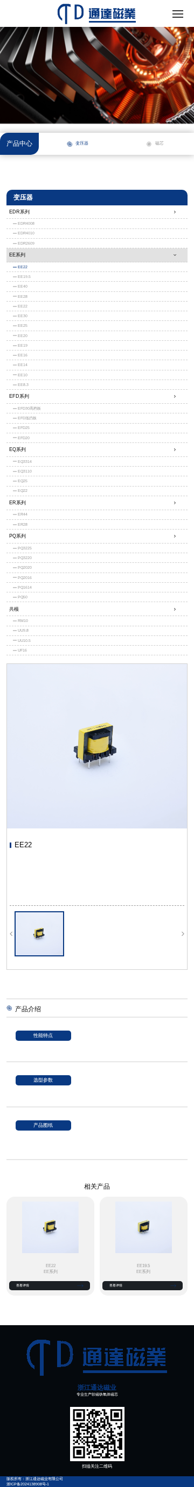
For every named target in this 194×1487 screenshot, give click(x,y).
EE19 (22, 345)
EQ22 (22, 490)
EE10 (22, 375)
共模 (14, 609)
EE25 (22, 325)
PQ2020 (25, 567)
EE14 (22, 365)
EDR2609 (26, 243)
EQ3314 (25, 461)
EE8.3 (23, 385)
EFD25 (24, 428)
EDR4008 (26, 223)
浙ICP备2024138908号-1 (27, 1484)
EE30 (22, 316)
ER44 (22, 514)
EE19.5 (24, 276)
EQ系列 (17, 449)
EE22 (22, 267)
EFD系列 (19, 396)
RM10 (23, 621)
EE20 (22, 336)
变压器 (81, 143)
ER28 (22, 524)
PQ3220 (25, 558)
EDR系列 (19, 212)
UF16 (22, 650)
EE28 (22, 296)
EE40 (22, 286)
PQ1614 (25, 587)
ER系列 (17, 502)
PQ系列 (17, 536)
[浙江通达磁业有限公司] (97, 1357)
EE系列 (17, 255)
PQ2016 (25, 578)
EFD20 (24, 438)
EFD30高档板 (29, 408)
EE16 (22, 355)
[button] (11, 933)
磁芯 (159, 143)
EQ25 (22, 481)
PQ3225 (25, 548)
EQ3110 (25, 471)
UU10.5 (24, 640)
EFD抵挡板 (27, 418)
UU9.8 (23, 630)
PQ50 (22, 597)
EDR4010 (26, 233)
